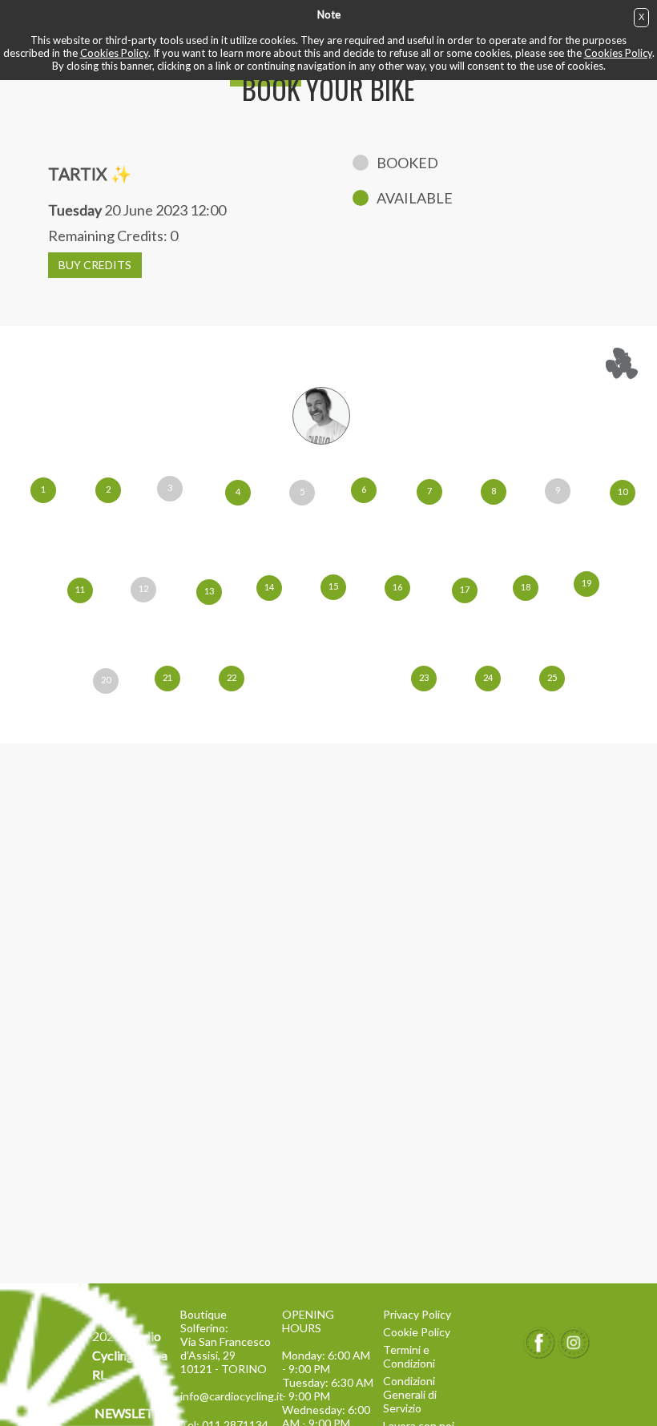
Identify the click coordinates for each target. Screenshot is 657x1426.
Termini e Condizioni (409, 1356)
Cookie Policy (416, 1332)
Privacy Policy (417, 1314)
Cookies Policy (114, 52)
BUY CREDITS (94, 265)
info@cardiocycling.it (227, 1396)
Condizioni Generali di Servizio (410, 1394)
